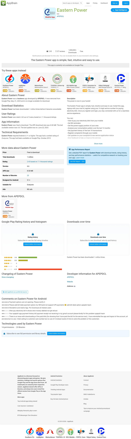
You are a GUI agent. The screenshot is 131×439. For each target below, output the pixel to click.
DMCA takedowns (89, 394)
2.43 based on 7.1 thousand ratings (40, 162)
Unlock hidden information (32, 244)
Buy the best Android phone (59, 399)
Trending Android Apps (58, 389)
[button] (98, 286)
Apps (88, 3)
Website (70, 282)
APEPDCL (19, 196)
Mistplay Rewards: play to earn (27, 410)
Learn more (80, 158)
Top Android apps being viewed (27, 401)
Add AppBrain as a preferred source (15, 292)
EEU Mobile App (72, 85)
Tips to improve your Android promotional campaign (97, 410)
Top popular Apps (56, 394)
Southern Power (8, 85)
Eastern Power (7, 211)
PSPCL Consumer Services (89, 85)
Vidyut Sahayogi (104, 85)
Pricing (95, 3)
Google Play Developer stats (59, 385)
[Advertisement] (63, 34)
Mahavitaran (39, 85)
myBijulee (22, 85)
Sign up (115, 3)
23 (28, 175)
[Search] (81, 3)
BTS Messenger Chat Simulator (27, 415)
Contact (86, 380)
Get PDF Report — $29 (77, 161)
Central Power (119, 85)
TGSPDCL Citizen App (57, 85)
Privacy (86, 385)
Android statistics (56, 380)
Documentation (88, 389)
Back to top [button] (126, 420)
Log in (126, 3)
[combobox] (71, 3)
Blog (85, 404)
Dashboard (104, 3)
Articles (86, 399)
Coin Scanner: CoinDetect (25, 406)
